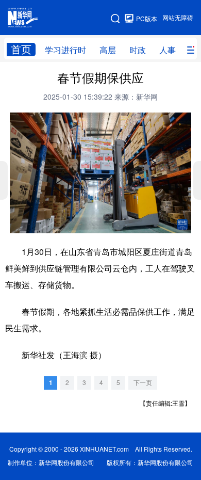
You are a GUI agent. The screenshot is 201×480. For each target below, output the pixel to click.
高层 (107, 50)
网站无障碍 (177, 17)
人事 (167, 50)
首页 (21, 49)
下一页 (142, 382)
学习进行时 (65, 50)
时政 (137, 50)
